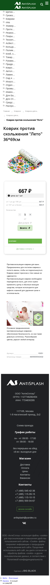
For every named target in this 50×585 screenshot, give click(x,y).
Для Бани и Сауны (16, 95)
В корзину (12, 241)
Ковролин (11, 67)
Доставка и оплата (24, 248)
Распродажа (12, 105)
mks (8, 22)
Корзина (6, 581)
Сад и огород (13, 78)
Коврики (10, 18)
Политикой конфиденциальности (24, 559)
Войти (5, 578)
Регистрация (13, 578)
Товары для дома (15, 57)
